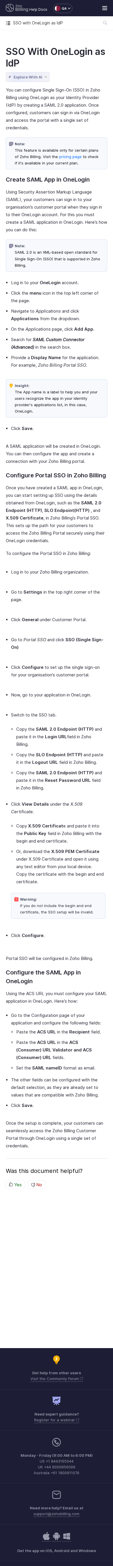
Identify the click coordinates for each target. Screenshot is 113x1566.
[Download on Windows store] (66, 1539)
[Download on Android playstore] (46, 1539)
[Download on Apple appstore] (56, 1539)
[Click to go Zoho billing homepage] (17, 8)
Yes (17, 1184)
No (38, 1184)
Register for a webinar (55, 1420)
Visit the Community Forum (55, 1378)
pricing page (70, 156)
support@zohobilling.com (56, 1513)
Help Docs (38, 9)
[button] (59, 8)
